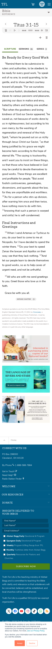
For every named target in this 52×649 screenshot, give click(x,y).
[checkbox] (25, 547)
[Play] (14, 30)
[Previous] (10, 30)
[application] (26, 30)
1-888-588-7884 (23, 465)
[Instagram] (28, 611)
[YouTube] (21, 611)
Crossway (37, 312)
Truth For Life (4, 3)
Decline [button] (32, 643)
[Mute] (41, 30)
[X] (9, 611)
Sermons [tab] (25, 49)
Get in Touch (8, 471)
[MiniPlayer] (46, 30)
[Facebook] (15, 611)
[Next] (19, 30)
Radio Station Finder (12, 478)
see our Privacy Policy (35, 630)
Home (13, 440)
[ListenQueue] (5, 30)
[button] (46, 37)
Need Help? (8, 475)
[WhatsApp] (40, 611)
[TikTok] (34, 611)
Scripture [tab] (10, 49)
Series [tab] (42, 49)
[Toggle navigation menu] (49, 4)
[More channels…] (47, 611)
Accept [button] (19, 643)
